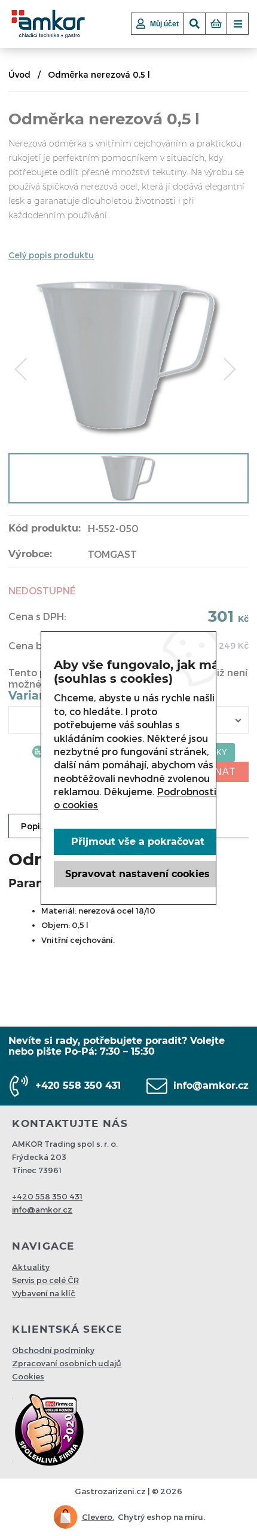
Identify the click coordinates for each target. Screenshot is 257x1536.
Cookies (28, 1376)
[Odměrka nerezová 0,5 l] (128, 432)
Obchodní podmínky (53, 1350)
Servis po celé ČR (45, 1280)
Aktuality (31, 1267)
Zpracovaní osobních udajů (66, 1363)
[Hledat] (194, 23)
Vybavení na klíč (43, 1293)
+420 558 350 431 (78, 1085)
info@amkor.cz (211, 1085)
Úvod (19, 74)
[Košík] (216, 23)
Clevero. (98, 1517)
